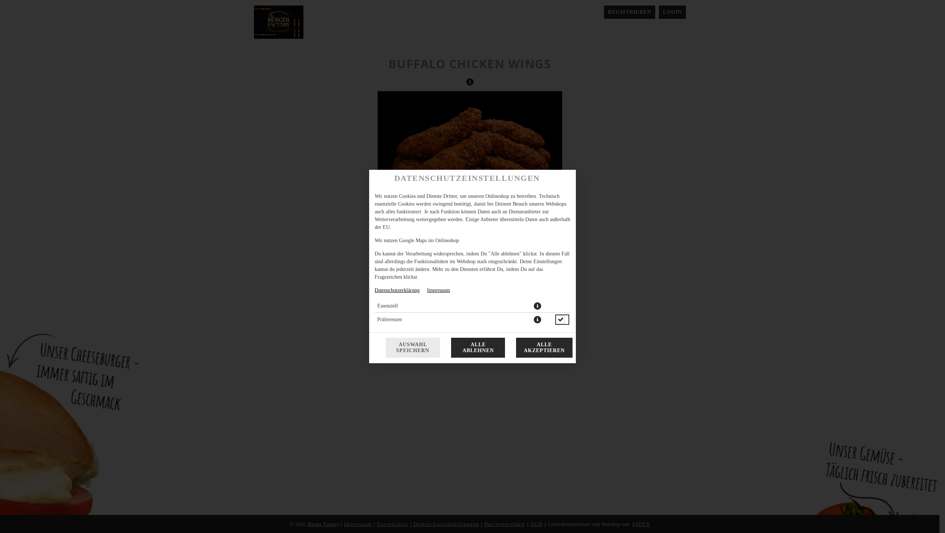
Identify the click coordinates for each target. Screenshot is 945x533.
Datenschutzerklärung (397, 290)
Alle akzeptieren (544, 347)
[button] (537, 306)
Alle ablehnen (478, 347)
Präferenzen (389, 319)
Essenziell (387, 306)
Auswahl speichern (412, 347)
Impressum (438, 290)
